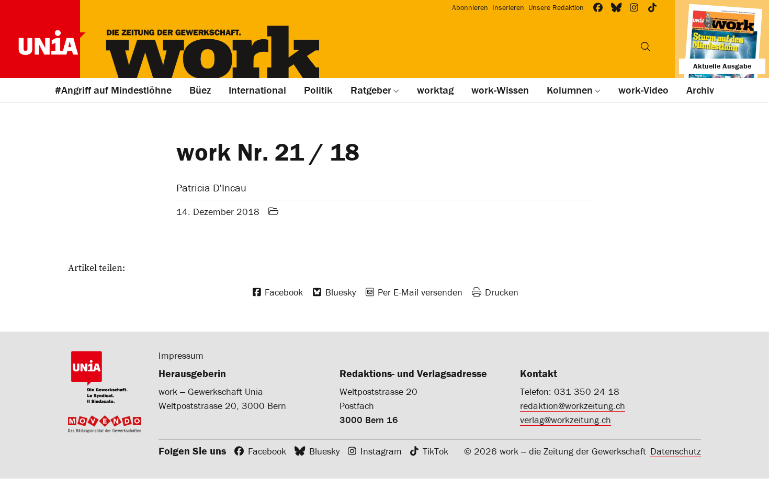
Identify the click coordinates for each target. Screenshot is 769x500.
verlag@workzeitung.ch (565, 420)
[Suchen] (645, 46)
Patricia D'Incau (211, 187)
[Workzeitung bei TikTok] (653, 8)
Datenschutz (675, 451)
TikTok (435, 451)
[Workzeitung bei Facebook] (598, 8)
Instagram (381, 451)
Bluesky (324, 451)
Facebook (267, 451)
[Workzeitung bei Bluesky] (616, 8)
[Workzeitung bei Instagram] (634, 8)
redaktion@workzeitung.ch (572, 406)
